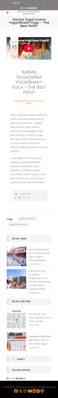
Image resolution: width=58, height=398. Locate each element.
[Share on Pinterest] (28, 197)
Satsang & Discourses (33, 100)
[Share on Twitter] (20, 197)
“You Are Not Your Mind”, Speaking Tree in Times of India (40, 318)
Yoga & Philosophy (18, 224)
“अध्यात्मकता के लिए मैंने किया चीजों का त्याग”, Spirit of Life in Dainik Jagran (39, 340)
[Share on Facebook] (15, 197)
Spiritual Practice (27, 218)
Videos (29, 103)
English (17, 100)
